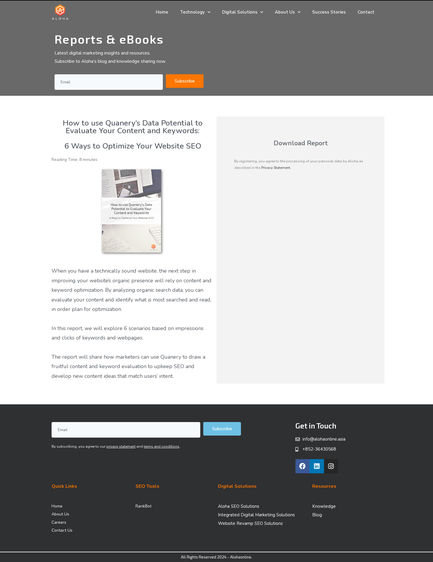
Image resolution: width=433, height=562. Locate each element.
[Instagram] (331, 466)
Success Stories (329, 12)
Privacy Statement (275, 167)
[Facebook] (302, 466)
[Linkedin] (317, 466)
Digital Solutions (239, 12)
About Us (285, 12)
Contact (366, 12)
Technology (192, 12)
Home (162, 12)
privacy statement (120, 446)
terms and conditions (161, 446)
